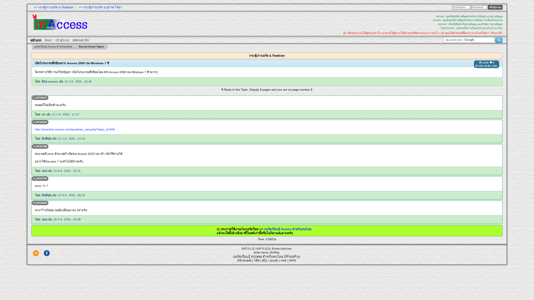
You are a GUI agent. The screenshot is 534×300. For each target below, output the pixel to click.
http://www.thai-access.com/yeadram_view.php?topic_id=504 (75, 129)
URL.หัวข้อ (485, 66)
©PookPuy (292, 256)
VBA (256, 260)
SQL (265, 260)
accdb (274, 260)
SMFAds (274, 252)
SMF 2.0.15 (248, 248)
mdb (283, 260)
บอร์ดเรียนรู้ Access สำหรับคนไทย (275, 229)
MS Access (244, 260)
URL (495, 66)
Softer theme (261, 252)
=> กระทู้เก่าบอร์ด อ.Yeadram (54, 7)
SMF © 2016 (263, 248)
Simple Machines (281, 248)
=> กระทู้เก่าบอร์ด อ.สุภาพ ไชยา (100, 7)
